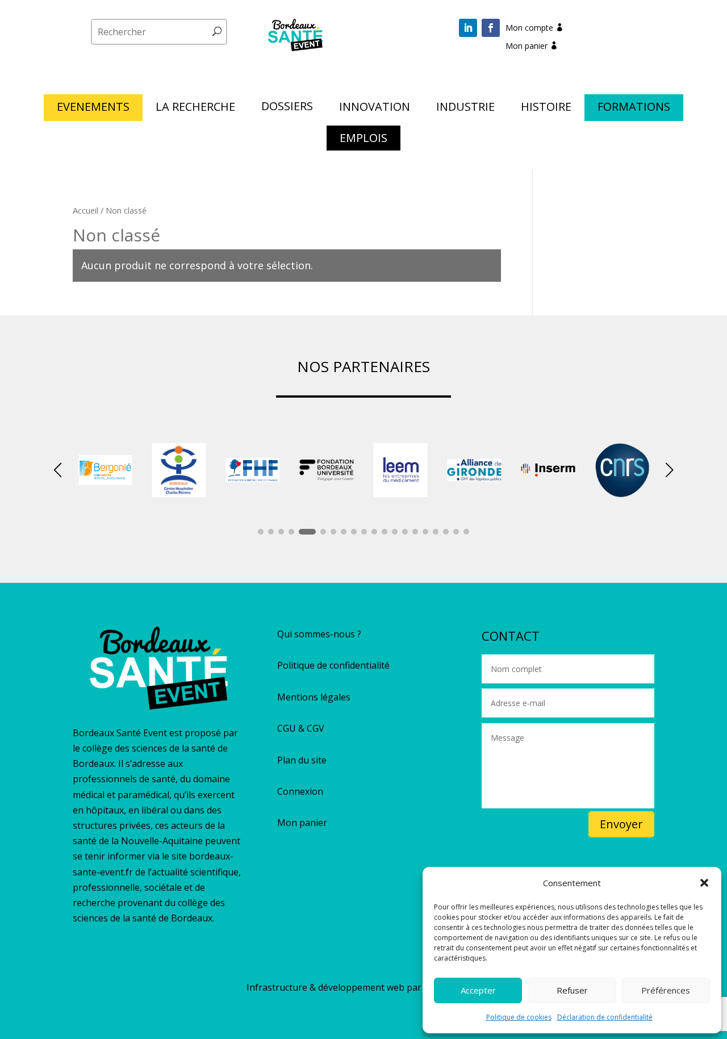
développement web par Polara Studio (399, 987)
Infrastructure (276, 987)
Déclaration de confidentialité (605, 1017)
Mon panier (526, 45)
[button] (704, 882)
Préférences (665, 990)
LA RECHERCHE (195, 108)
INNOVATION (374, 108)
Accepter (478, 990)
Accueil (85, 210)
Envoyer (621, 824)
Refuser (572, 990)
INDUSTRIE (465, 108)
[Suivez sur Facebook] (491, 28)
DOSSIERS (287, 108)
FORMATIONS (634, 108)
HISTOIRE (546, 108)
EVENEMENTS (93, 108)
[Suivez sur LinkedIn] (468, 28)
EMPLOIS (363, 139)
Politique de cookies (518, 1017)
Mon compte (529, 27)
